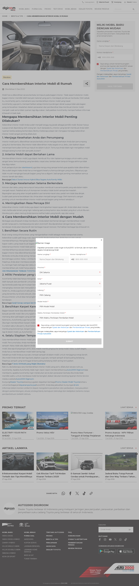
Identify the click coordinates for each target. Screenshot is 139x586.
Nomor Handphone (78, 254)
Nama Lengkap (43, 254)
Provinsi (41, 267)
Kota (39, 279)
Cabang (41, 290)
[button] (69, 240)
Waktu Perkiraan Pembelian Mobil (51, 313)
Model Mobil (42, 302)
